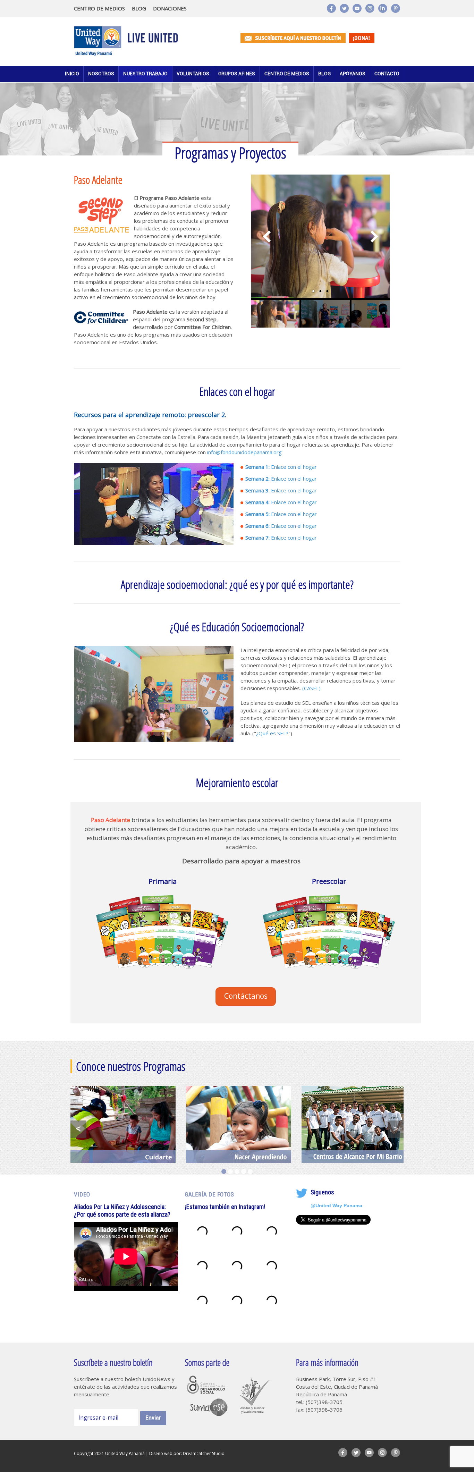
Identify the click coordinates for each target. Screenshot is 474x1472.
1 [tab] (223, 1171)
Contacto (386, 73)
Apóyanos (352, 73)
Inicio (72, 73)
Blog (324, 73)
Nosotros (101, 73)
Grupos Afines (236, 73)
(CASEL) (311, 688)
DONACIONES (170, 8)
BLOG (139, 8)
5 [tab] (250, 1171)
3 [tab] (237, 1171)
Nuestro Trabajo (145, 73)
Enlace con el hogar (281, 466)
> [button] (395, 1128)
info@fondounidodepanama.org (244, 452)
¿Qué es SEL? (272, 733)
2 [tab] (230, 1171)
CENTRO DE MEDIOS (99, 8)
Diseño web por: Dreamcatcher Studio (187, 1453)
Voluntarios (193, 73)
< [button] (78, 1128)
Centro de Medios (286, 73)
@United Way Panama (336, 1205)
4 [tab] (243, 1171)
